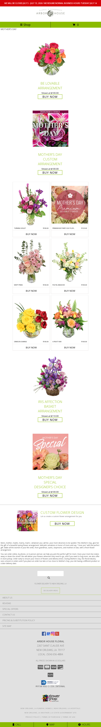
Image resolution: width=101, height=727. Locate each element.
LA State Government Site (63, 713)
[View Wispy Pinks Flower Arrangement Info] (31, 261)
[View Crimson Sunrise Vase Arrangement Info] (31, 317)
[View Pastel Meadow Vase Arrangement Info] (69, 261)
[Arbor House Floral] (50, 18)
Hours (85, 724)
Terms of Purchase (51, 717)
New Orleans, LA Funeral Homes (36, 708)
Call (17, 724)
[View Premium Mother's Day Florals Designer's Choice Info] (69, 204)
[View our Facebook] (44, 634)
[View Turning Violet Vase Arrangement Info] (31, 204)
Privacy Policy (33, 717)
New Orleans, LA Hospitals (67, 708)
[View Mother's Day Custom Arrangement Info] (50, 128)
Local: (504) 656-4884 (50, 654)
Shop (27, 25)
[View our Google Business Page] (48, 634)
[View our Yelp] (57, 634)
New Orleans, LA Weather (37, 713)
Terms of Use (69, 717)
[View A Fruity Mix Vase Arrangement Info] (69, 317)
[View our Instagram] (53, 634)
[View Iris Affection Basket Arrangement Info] (50, 376)
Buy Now (50, 97)
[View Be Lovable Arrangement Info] (50, 57)
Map (51, 724)
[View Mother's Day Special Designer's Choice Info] (50, 452)
